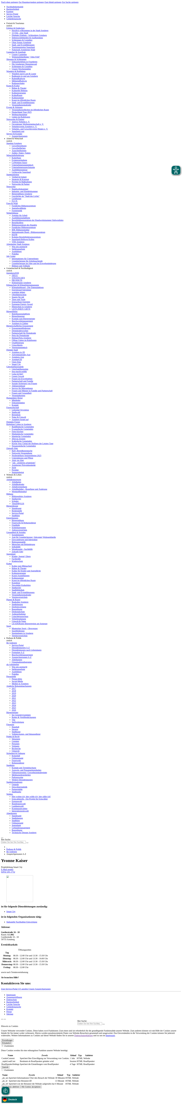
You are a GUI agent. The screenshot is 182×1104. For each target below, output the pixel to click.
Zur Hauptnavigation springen (31, 2)
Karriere (9, 11)
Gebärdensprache (13, 19)
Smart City (10, 911)
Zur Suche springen (70, 2)
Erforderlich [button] (6, 1043)
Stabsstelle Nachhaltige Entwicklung (21, 922)
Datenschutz (11, 999)
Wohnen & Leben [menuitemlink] (13, 475)
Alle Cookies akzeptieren (31, 1087)
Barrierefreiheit (12, 9)
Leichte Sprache (13, 16)
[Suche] (2, 1019)
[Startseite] (6, 847)
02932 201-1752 (8, 872)
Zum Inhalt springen (52, 2)
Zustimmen (9, 1046)
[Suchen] (104, 1024)
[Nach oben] (5, 1019)
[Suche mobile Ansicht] (27, 842)
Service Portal (12, 14)
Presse (9, 1011)
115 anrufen (23, 989)
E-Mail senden (7, 869)
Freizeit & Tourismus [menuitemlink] (15, 23)
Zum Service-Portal (9, 989)
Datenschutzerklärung (83, 1035)
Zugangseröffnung (14, 997)
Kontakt (9, 1009)
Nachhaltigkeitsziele (14, 7)
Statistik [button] (5, 1067)
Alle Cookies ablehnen (10, 1087)
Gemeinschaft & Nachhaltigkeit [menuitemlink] (19, 268)
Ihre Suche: (6, 839)
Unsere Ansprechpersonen (40, 989)
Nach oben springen (9, 2)
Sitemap (9, 1014)
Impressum (11, 995)
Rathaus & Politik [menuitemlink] (13, 638)
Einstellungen (7, 1040)
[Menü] (2, 837)
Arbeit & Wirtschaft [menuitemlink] (14, 138)
